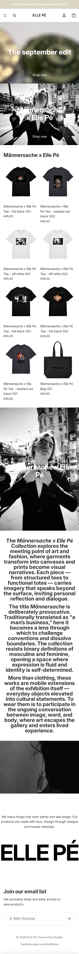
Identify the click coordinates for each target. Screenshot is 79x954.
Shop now (39, 75)
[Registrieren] (69, 918)
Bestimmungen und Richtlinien (39, 944)
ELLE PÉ (31, 937)
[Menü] (5, 15)
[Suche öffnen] (14, 15)
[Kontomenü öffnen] (64, 15)
